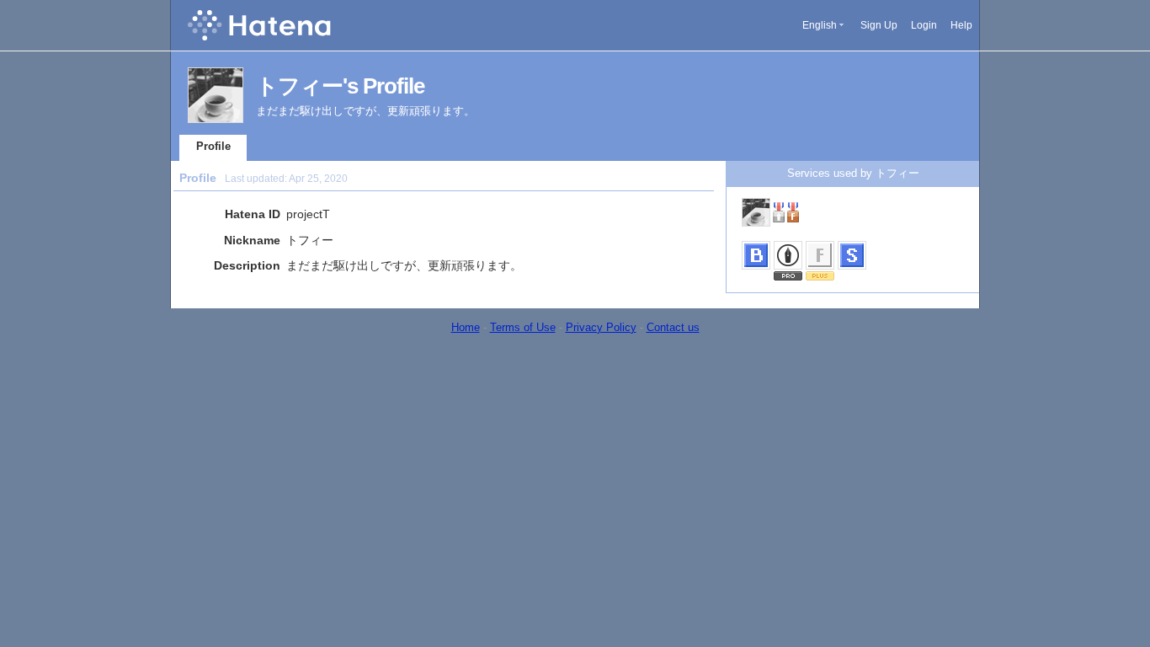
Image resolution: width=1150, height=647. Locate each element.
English (819, 25)
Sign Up (878, 25)
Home (465, 327)
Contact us (673, 327)
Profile (213, 146)
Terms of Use (523, 327)
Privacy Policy (601, 327)
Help (961, 25)
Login (924, 25)
